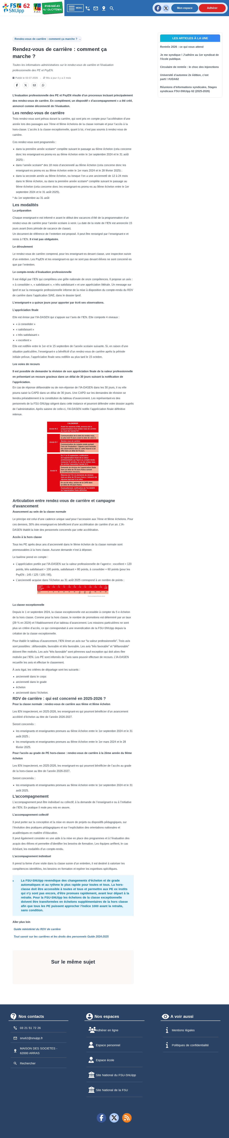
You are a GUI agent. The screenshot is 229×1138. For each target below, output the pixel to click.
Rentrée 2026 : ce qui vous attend (182, 46)
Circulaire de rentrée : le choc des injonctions (189, 67)
